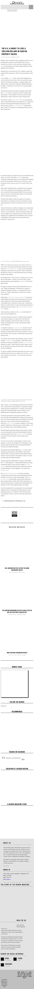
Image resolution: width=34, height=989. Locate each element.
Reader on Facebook (17, 752)
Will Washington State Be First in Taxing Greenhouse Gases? (17, 569)
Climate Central (10, 340)
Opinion (19, 976)
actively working (10, 423)
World (23, 972)
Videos (30, 976)
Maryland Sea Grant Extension (11, 473)
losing (20, 312)
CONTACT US (6, 870)
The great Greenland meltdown (16, 297)
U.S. (27, 972)
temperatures (22, 281)
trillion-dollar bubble (18, 100)
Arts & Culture (21, 973)
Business (29, 973)
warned (5, 93)
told (18, 290)
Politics (13, 732)
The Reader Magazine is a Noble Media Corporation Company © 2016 (4, 983)
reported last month (17, 328)
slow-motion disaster (18, 105)
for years (10, 78)
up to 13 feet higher (28, 342)
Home (18, 972)
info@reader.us (7, 879)
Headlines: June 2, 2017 (17, 730)
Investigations (6, 57)
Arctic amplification (11, 268)
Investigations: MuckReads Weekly (17, 653)
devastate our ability (22, 434)
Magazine (24, 976)
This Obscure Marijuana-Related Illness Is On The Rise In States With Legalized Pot (17, 611)
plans (2, 66)
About (24, 977)
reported (19, 177)
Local (30, 972)
